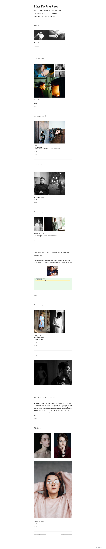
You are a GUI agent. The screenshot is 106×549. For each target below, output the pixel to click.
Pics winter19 (39, 164)
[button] (41, 35)
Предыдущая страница (40, 534)
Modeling (37, 428)
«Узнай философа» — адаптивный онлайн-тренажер (51, 254)
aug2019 (37, 25)
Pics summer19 (39, 59)
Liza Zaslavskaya (46, 6)
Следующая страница (66, 534)
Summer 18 (38, 305)
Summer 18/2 (39, 212)
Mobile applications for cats (44, 398)
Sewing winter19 (40, 116)
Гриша (36, 355)
